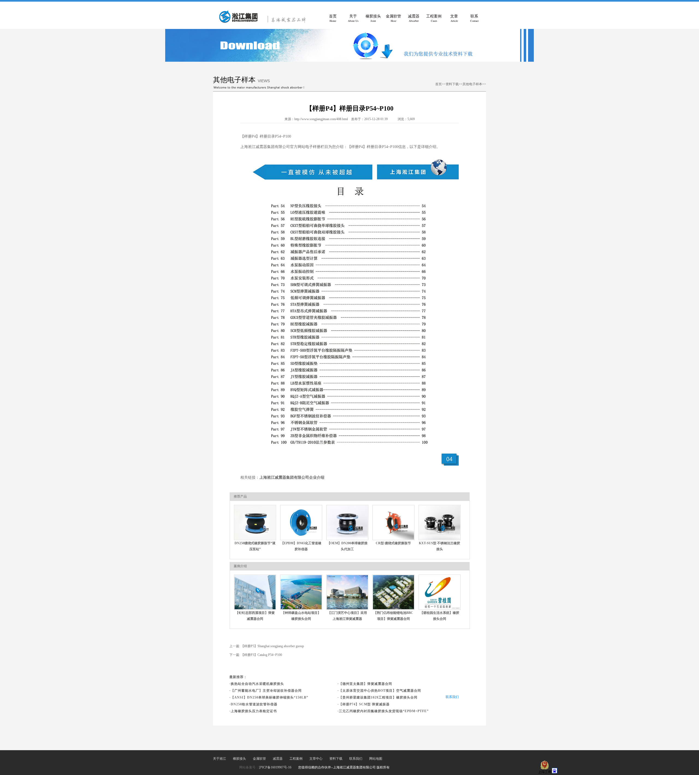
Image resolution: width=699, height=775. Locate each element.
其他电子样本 (472, 84)
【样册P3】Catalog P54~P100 (261, 655)
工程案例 (434, 18)
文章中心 (315, 759)
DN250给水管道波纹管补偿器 (254, 704)
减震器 (413, 18)
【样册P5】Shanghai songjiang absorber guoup (272, 646)
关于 (353, 18)
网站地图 (375, 759)
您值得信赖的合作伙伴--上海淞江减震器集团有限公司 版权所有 (344, 767)
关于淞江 (219, 759)
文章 (454, 18)
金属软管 (393, 18)
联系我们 (452, 697)
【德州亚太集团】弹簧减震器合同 (365, 684)
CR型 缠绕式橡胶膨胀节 (393, 543)
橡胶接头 (373, 18)
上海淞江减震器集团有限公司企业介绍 (291, 477)
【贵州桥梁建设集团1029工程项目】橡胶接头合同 (378, 697)
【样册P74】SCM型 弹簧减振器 (364, 704)
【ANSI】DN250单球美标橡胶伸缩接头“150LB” (269, 697)
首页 (333, 18)
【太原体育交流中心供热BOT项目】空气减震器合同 (380, 691)
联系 (474, 18)
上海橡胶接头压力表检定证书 (254, 711)
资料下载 (452, 84)
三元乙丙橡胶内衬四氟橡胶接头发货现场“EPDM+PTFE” (384, 711)
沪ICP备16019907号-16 (275, 767)
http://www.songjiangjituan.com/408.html (321, 119)
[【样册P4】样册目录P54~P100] (265, 22)
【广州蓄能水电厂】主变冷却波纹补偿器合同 (266, 691)
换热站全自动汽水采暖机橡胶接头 (257, 684)
